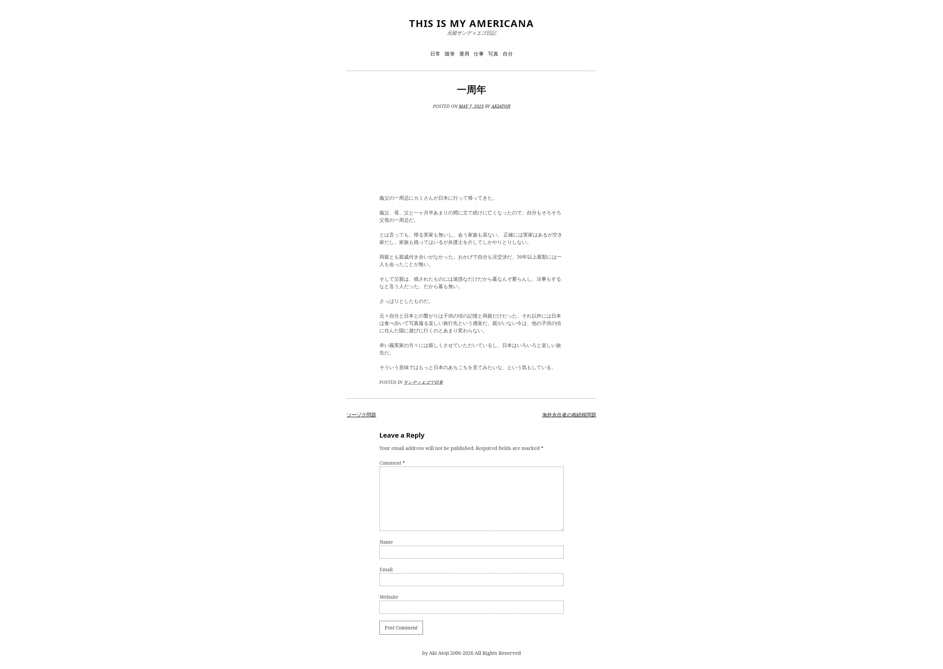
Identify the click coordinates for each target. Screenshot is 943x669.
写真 (493, 53)
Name (386, 542)
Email (386, 569)
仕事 (479, 53)
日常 (435, 53)
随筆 (450, 53)
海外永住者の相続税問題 (569, 414)
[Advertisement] (471, 152)
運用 (464, 53)
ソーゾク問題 (361, 414)
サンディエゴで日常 (423, 382)
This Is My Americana (471, 23)
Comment (392, 463)
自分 (508, 53)
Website (388, 597)
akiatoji (500, 106)
